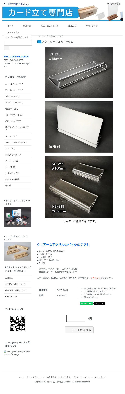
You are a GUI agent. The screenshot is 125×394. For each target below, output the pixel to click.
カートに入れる (81, 330)
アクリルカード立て (54, 36)
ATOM (14, 296)
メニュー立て (11, 136)
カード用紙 (10, 167)
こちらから (95, 278)
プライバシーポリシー (82, 377)
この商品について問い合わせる (98, 294)
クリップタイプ (12, 173)
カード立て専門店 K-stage (16, 4)
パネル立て (10, 148)
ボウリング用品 (12, 179)
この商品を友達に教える (95, 291)
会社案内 (72, 26)
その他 (8, 185)
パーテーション (12, 161)
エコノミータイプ (13, 155)
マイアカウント (114, 4)
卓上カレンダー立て (14, 84)
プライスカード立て (14, 102)
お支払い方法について (15, 284)
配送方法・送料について (16, 290)
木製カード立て (12, 96)
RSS (7, 296)
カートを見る (14, 32)
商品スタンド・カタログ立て (17, 128)
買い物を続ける (91, 297)
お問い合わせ (92, 26)
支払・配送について (50, 26)
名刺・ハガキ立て (13, 121)
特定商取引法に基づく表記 (58, 377)
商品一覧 (27, 26)
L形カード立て (11, 109)
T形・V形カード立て (14, 115)
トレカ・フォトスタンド (16, 142)
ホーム (11, 26)
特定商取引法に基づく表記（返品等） (101, 288)
